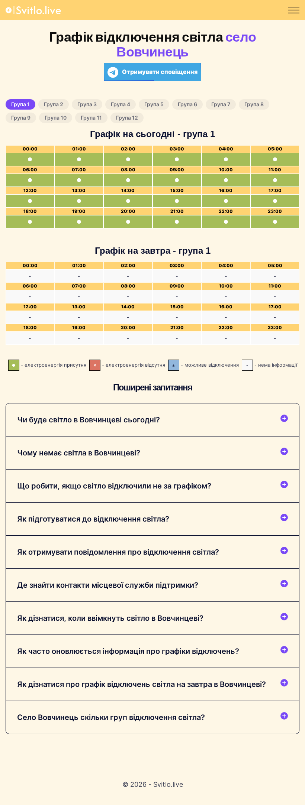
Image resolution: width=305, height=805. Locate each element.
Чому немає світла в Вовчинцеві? (78, 452)
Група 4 (120, 104)
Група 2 (53, 104)
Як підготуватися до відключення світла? (93, 519)
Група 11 (91, 117)
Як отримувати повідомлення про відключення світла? (118, 552)
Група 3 (87, 104)
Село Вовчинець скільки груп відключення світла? (111, 717)
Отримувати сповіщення (160, 71)
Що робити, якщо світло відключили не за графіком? (114, 485)
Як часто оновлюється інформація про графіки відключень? (128, 651)
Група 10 (56, 117)
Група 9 (20, 117)
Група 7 (220, 104)
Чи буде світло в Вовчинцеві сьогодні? (88, 419)
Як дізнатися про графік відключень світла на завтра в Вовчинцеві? (141, 684)
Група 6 (187, 104)
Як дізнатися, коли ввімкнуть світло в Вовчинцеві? (110, 618)
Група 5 (154, 104)
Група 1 (20, 104)
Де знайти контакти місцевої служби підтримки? (107, 585)
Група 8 (254, 104)
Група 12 (127, 117)
